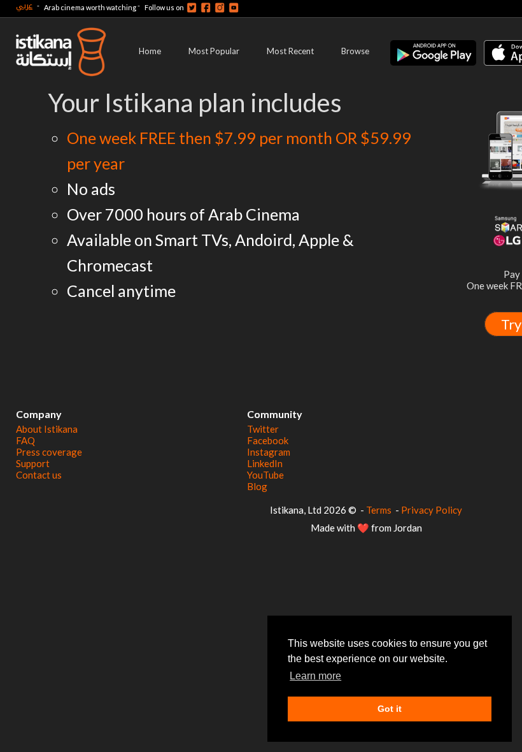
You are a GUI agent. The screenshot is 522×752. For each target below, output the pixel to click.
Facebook (267, 440)
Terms (379, 510)
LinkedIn (265, 463)
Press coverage (49, 452)
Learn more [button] (315, 675)
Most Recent (290, 51)
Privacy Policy (431, 510)
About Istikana (47, 429)
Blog (257, 486)
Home (150, 51)
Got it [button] (389, 709)
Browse (355, 51)
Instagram (268, 452)
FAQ (25, 440)
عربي (24, 5)
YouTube (265, 475)
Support (33, 463)
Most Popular (213, 51)
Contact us (39, 475)
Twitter (263, 429)
